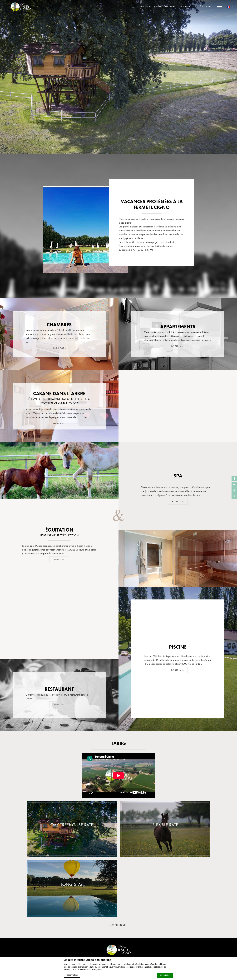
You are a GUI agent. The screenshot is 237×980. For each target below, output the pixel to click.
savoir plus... (177, 346)
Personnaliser (72, 975)
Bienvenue (145, 6)
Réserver (73, 849)
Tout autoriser (165, 975)
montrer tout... (118, 925)
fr (232, 6)
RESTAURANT (184, 6)
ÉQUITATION (206, 6)
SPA (195, 6)
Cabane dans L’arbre (164, 6)
